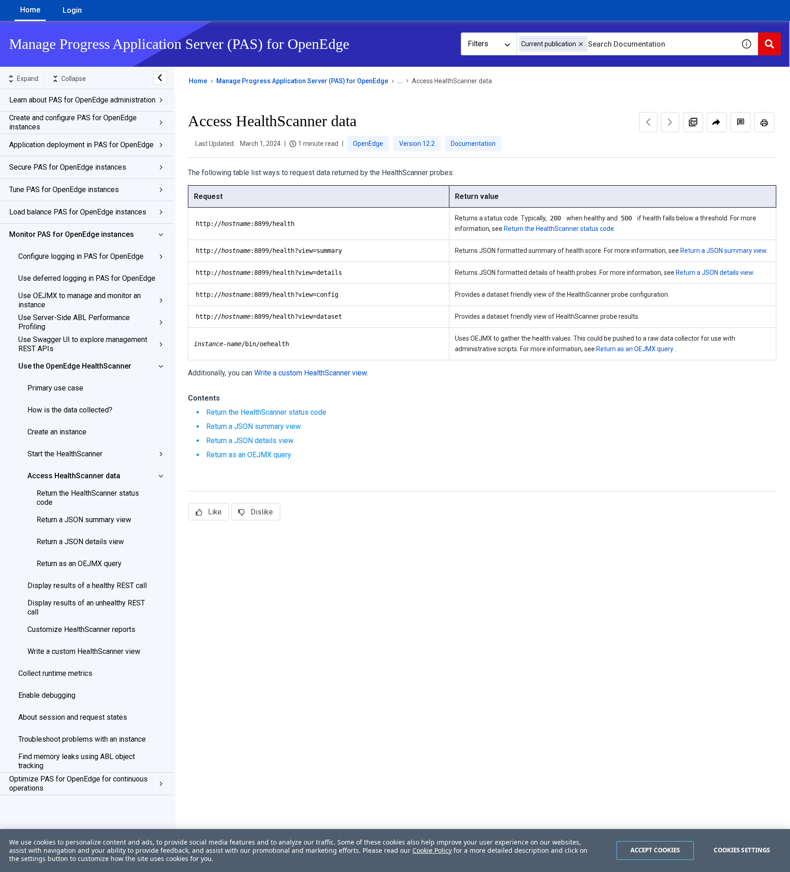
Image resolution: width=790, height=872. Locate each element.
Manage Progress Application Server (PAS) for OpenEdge (302, 81)
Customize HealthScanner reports (81, 629)
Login (72, 10)
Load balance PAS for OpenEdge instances (77, 212)
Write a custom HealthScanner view (83, 651)
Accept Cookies (655, 850)
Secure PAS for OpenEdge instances (67, 167)
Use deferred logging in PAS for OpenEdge (86, 278)
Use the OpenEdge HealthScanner (74, 366)
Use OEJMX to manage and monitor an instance (79, 300)
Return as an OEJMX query (79, 563)
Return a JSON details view (80, 541)
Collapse (73, 78)
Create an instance (56, 432)
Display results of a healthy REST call (87, 585)
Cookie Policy (432, 850)
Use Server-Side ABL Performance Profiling (74, 322)
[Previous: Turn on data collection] (648, 122)
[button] (580, 44)
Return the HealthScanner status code (88, 498)
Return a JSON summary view (84, 519)
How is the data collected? (69, 410)
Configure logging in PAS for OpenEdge (81, 256)
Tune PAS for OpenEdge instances (64, 189)
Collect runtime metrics (55, 673)
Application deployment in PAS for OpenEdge (81, 144)
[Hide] (160, 78)
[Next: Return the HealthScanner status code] (670, 122)
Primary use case (55, 388)
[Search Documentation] (769, 43)
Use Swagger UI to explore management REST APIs (82, 344)
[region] (395, 850)
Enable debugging (46, 695)
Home (30, 9)
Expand (27, 78)
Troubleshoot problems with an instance (82, 739)
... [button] (400, 81)
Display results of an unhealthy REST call (86, 607)
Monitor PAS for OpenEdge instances (71, 234)
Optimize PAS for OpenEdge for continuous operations (78, 783)
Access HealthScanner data (73, 475)
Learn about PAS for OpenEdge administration (82, 100)
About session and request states (72, 717)
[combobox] (626, 43)
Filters (478, 43)
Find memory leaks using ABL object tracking (76, 761)
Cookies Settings (742, 850)
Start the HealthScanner (64, 453)
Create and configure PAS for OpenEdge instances (73, 122)
